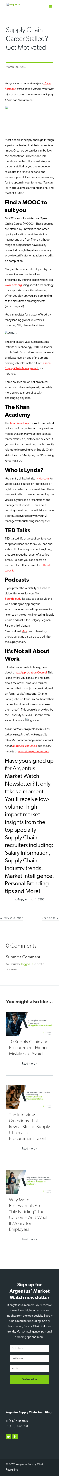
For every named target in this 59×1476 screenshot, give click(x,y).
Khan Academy (19, 423)
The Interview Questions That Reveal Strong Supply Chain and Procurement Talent (29, 1127)
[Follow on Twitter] (8, 1436)
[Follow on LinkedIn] (15, 1436)
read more (28, 1063)
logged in (27, 964)
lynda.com (42, 478)
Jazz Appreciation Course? (31, 672)
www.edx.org (13, 285)
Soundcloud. (13, 599)
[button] (50, 8)
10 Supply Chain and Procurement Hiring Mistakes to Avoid (29, 1048)
